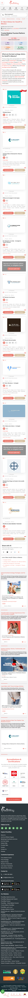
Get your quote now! (14, 268)
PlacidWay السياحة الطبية (6, 907)
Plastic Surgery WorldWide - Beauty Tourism (12, 945)
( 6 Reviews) (11, 234)
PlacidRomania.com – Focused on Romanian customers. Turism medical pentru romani (11, 915)
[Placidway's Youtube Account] (9, 828)
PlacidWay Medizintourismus (8, 897)
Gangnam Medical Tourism (7, 909)
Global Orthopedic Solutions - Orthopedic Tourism (13, 963)
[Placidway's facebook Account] (2, 828)
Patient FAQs (4, 843)
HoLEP (23, 18)
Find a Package (4, 859)
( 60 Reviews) (11, 419)
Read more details (6, 123)
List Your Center (5, 841)
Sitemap (3, 851)
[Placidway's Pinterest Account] (13, 828)
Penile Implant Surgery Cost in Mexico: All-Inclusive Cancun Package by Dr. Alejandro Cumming (12, 598)
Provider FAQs (4, 845)
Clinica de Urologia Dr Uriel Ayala (11, 563)
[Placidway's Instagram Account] (17, 828)
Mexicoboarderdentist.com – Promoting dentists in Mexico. (13, 939)
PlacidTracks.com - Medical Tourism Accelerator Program (13, 912)
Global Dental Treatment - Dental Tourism (11, 955)
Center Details (20, 127)
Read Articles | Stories (6, 867)
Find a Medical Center (6, 857)
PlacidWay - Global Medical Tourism (10, 903)
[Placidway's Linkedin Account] (21, 828)
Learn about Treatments (7, 865)
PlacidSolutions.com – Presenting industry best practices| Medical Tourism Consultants (12, 922)
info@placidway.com (8, 877)
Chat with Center (8, 127)
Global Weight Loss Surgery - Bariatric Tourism (12, 951)
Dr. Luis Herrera (15, 28)
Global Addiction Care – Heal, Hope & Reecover (12, 957)
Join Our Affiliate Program (7, 837)
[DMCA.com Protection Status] (22, 971)
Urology (18, 18)
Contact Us (4, 849)
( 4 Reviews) (11, 191)
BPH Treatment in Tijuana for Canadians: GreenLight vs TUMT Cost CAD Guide (12, 706)
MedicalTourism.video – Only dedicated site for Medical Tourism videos (12, 942)
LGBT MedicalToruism (6, 959)
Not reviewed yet (6, 148)
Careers (3, 847)
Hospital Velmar (7, 559)
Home (3, 18)
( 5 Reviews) (11, 474)
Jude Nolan (6, 30)
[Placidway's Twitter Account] (6, 828)
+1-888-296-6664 (7, 874)
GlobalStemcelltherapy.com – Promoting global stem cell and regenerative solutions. (14, 948)
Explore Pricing (4, 861)
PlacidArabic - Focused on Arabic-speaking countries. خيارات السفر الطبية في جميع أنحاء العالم (12, 936)
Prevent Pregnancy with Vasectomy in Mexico (13, 637)
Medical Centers (11, 18)
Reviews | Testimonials (6, 863)
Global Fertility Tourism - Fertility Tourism (11, 953)
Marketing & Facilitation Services (9, 839)
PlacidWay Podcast (5, 901)
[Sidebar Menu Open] (2, 2)
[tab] (10, 683)
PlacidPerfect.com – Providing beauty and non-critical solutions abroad (12, 932)
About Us (3, 835)
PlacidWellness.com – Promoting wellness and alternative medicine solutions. (12, 929)
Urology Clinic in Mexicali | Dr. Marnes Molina (14, 561)
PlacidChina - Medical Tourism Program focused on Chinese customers (13, 918)
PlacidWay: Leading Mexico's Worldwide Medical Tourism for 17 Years (14, 673)
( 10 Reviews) (11, 105)
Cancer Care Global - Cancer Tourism (10, 961)
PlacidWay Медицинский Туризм (9, 899)
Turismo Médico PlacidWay (7, 905)
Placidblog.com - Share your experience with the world (13, 925)
